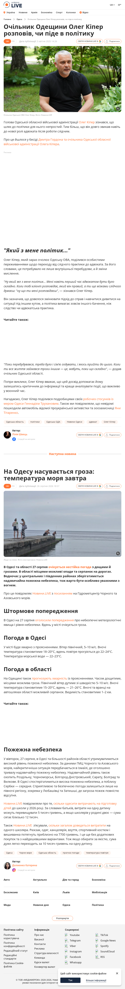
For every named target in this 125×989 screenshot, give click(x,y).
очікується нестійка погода (69, 567)
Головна (7, 19)
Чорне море (25, 852)
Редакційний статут (16, 950)
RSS (102, 957)
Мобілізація (99, 892)
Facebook (75, 957)
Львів (66, 892)
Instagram (76, 951)
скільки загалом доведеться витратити (78, 825)
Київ (36, 892)
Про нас (39, 935)
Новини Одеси (74, 421)
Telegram (75, 940)
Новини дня (41, 905)
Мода (7, 905)
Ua (111, 4)
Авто (7, 879)
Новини (23, 12)
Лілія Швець (19, 434)
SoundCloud (107, 951)
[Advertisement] (59, 162)
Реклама (39, 948)
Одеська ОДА (53, 421)
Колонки (71, 12)
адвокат (93, 421)
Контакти (40, 944)
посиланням (63, 593)
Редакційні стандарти (10, 957)
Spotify (104, 946)
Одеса (19, 19)
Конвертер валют (44, 966)
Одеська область (15, 421)
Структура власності (46, 953)
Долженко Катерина (24, 865)
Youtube (75, 935)
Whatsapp (76, 962)
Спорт (59, 12)
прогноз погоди (71, 852)
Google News (108, 940)
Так (70, 980)
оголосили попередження (55, 620)
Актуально (40, 879)
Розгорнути (62, 918)
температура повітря (97, 852)
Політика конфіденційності (14, 944)
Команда (39, 957)
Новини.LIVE (41, 593)
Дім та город (70, 879)
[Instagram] (14, 870)
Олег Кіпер (87, 122)
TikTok (104, 935)
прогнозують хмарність (49, 678)
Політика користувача (11, 936)
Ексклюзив (11, 892)
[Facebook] (14, 439)
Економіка (46, 12)
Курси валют (41, 962)
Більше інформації (96, 980)
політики (35, 421)
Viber (73, 946)
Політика (98, 905)
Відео (85, 12)
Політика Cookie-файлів (14, 964)
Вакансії (39, 939)
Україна (11, 12)
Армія (34, 12)
